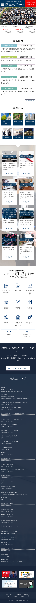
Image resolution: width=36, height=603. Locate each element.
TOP (7, 594)
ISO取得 (20, 594)
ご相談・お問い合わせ (19, 368)
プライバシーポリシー (12, 596)
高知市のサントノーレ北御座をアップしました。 (18, 60)
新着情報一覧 (31, 100)
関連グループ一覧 (24, 596)
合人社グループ (18, 378)
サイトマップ (13, 594)
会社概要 (26, 594)
